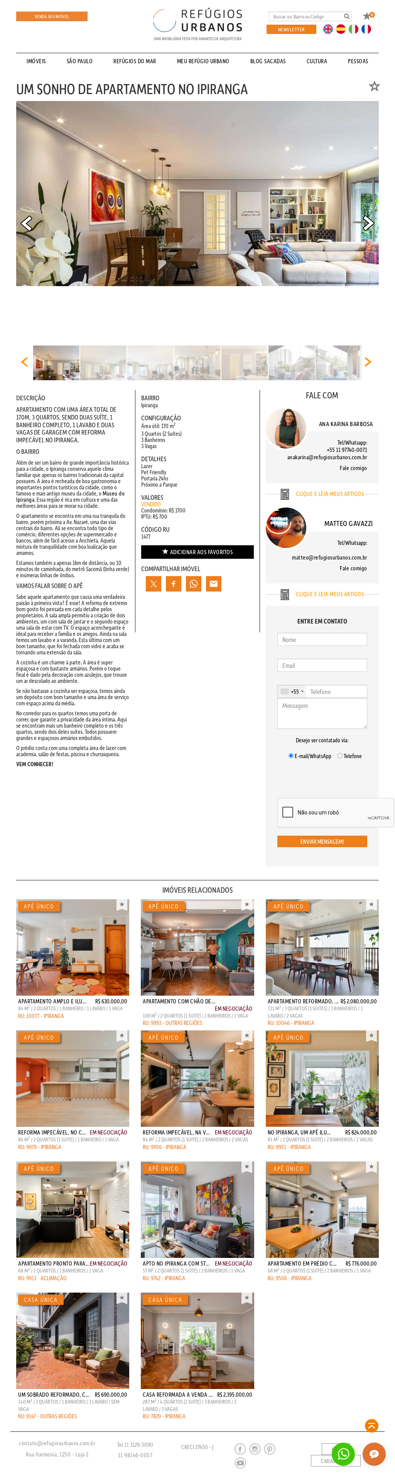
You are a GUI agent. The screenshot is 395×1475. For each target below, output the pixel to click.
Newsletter (291, 29)
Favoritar (121, 905)
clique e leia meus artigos (329, 493)
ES (343, 28)
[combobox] (292, 691)
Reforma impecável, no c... (52, 1132)
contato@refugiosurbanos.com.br (57, 1443)
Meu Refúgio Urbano (203, 61)
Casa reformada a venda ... (178, 1394)
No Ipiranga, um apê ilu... (299, 1132)
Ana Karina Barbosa (346, 424)
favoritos (201, 552)
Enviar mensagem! (322, 841)
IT (356, 28)
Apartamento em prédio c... (302, 1263)
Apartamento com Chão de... (179, 1001)
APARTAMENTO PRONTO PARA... (53, 1263)
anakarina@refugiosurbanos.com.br (327, 457)
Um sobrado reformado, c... (53, 1394)
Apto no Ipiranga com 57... (176, 1263)
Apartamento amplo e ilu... (52, 1001)
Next (369, 223)
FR (368, 28)
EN (330, 28)
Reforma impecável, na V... (176, 1132)
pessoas (358, 61)
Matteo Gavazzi (348, 523)
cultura (317, 61)
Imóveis (36, 61)
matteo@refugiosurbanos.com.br (329, 557)
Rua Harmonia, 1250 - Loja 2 (57, 1454)
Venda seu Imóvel (52, 16)
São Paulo (80, 61)
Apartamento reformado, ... (303, 1001)
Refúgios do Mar (134, 61)
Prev (26, 223)
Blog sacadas (268, 61)
